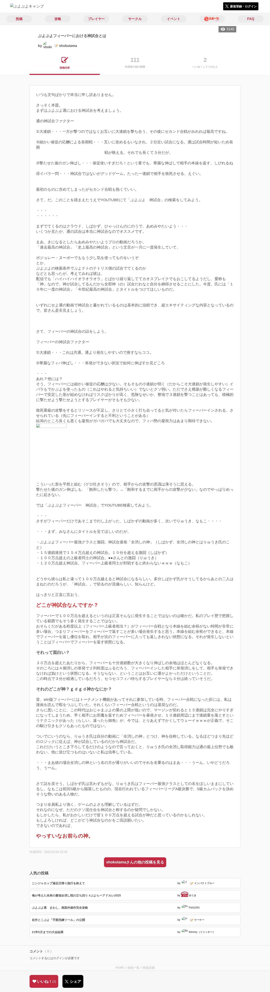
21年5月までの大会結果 (47, 932)
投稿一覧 (133, 967)
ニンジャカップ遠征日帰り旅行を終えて (58, 883)
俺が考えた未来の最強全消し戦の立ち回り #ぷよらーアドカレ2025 (76, 895)
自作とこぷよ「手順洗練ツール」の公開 (58, 920)
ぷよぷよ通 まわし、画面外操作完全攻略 (60, 907)
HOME (119, 967)
